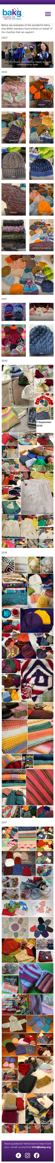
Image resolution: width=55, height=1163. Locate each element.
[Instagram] (27, 1155)
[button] (48, 14)
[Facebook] (36, 1155)
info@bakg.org (41, 1147)
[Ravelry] (18, 1155)
